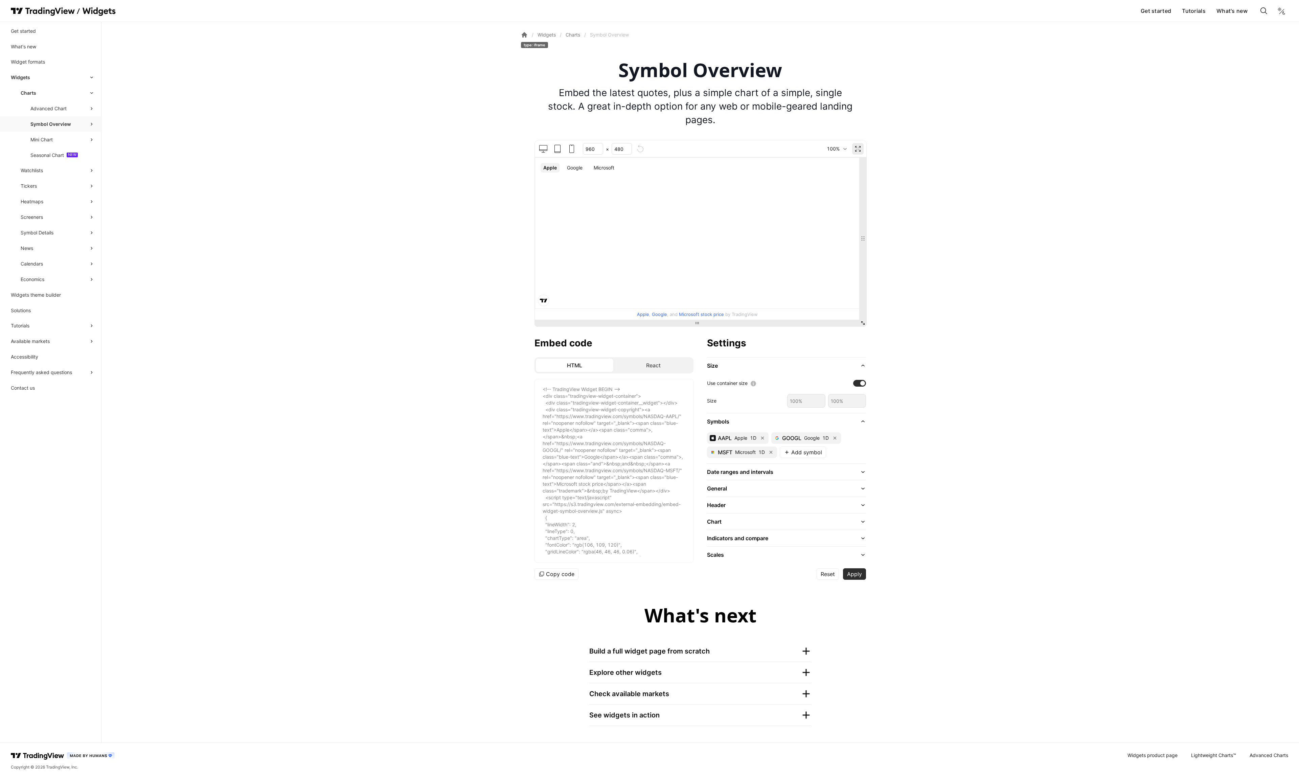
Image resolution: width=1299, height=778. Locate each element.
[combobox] (836, 149)
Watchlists (32, 170)
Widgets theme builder (36, 295)
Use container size (727, 383)
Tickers (29, 186)
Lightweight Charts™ (1213, 755)
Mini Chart (41, 139)
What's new (1232, 10)
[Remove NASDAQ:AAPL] (762, 438)
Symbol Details (37, 232)
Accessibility (24, 357)
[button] (786, 366)
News (27, 248)
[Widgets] (99, 11)
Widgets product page (1152, 755)
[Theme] (1281, 11)
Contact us (23, 388)
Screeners (32, 217)
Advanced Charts (1269, 755)
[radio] (574, 365)
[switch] (859, 383)
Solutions (21, 310)
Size (711, 401)
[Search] (1264, 11)
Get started (1156, 10)
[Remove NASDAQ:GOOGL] (834, 438)
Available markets (30, 341)
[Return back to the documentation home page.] (524, 34)
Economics (32, 279)
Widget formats (28, 62)
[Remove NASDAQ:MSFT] (771, 452)
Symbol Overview (50, 124)
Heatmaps (32, 201)
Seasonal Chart (47, 155)
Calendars (32, 264)
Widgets (20, 77)
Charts (28, 93)
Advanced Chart (48, 108)
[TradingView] (43, 10)
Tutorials (1194, 10)
